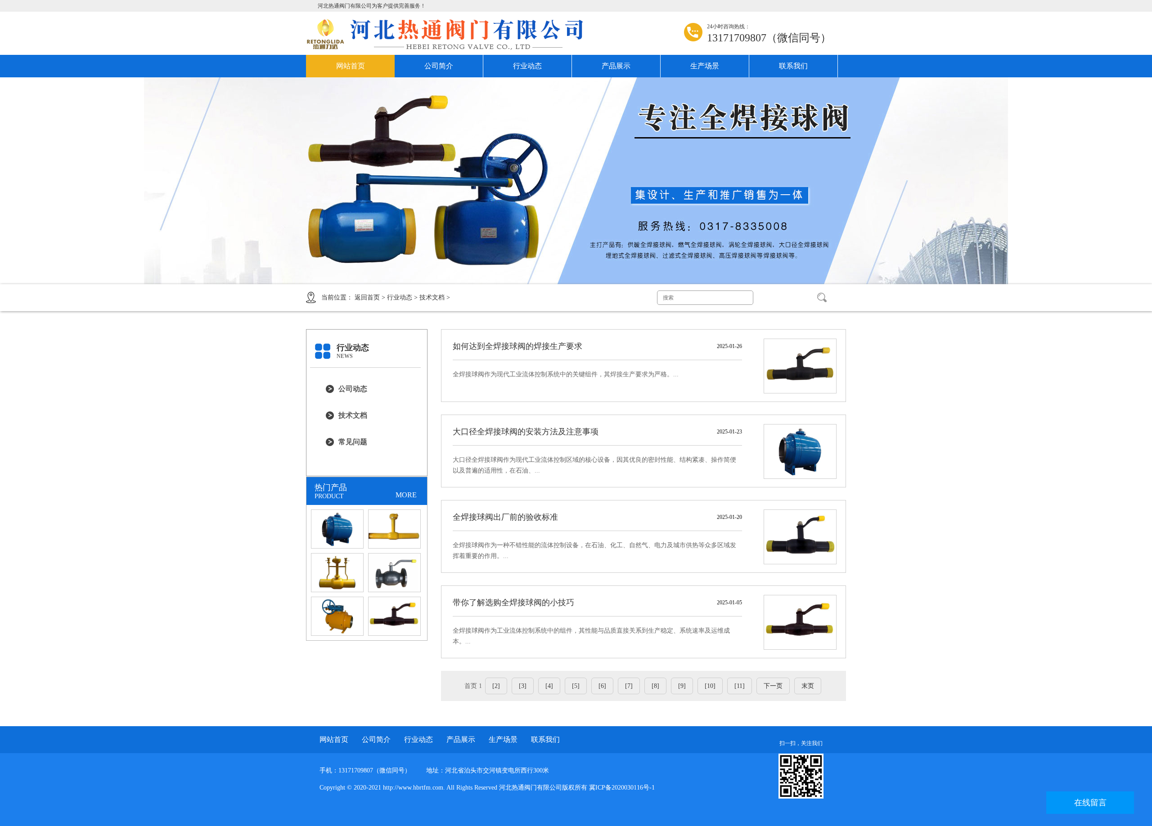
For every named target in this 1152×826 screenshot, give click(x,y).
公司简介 (438, 66)
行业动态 (527, 66)
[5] (576, 686)
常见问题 (352, 442)
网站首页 (350, 66)
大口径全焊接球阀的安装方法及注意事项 (525, 431)
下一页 (773, 686)
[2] (496, 686)
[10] (710, 686)
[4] (549, 686)
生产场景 (704, 66)
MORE (406, 495)
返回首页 (367, 297)
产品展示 (616, 66)
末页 (807, 686)
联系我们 (793, 66)
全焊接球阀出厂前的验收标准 (505, 517)
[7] (629, 686)
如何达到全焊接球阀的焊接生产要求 (517, 346)
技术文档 (432, 297)
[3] (522, 686)
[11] (739, 686)
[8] (655, 686)
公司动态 (352, 389)
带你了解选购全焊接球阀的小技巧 (513, 602)
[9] (682, 686)
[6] (602, 686)
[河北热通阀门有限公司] (452, 34)
